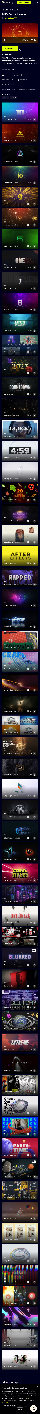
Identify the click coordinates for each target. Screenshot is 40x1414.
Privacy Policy (32, 1398)
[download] (34, 119)
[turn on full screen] (28, 119)
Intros (14, 97)
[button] (20, 1405)
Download (6, 89)
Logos (5, 97)
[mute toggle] (5, 116)
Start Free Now (24, 2)
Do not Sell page (6, 1403)
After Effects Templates (11, 10)
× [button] (37, 1386)
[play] (5, 40)
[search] (33, 2)
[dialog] (20, 1399)
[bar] (37, 2)
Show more (9, 69)
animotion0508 (11, 18)
